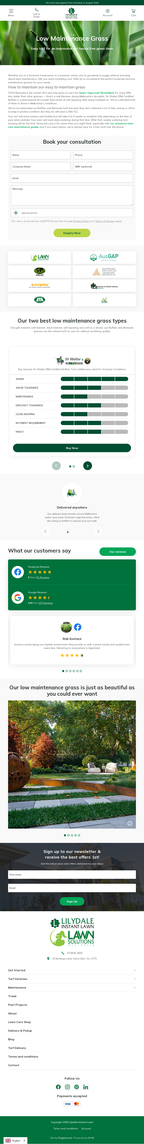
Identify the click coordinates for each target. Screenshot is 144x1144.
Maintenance (17, 987)
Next (87, 465)
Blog (11, 1039)
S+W (91, 1137)
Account (86, 1128)
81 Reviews (42, 577)
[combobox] (15, 1140)
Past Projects (17, 1004)
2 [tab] (74, 466)
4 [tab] (76, 532)
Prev (56, 465)
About (12, 1013)
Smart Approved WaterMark (96, 92)
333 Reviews (45, 602)
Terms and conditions (23, 1056)
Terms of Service (105, 221)
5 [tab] (77, 671)
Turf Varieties (17, 979)
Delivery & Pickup (20, 1030)
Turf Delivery (17, 1048)
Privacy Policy (81, 221)
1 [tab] (70, 466)
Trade (12, 996)
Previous (45, 531)
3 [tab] (73, 532)
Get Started (16, 970)
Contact (13, 1065)
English (16, 1140)
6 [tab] (81, 671)
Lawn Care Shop (19, 1022)
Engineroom (65, 1137)
